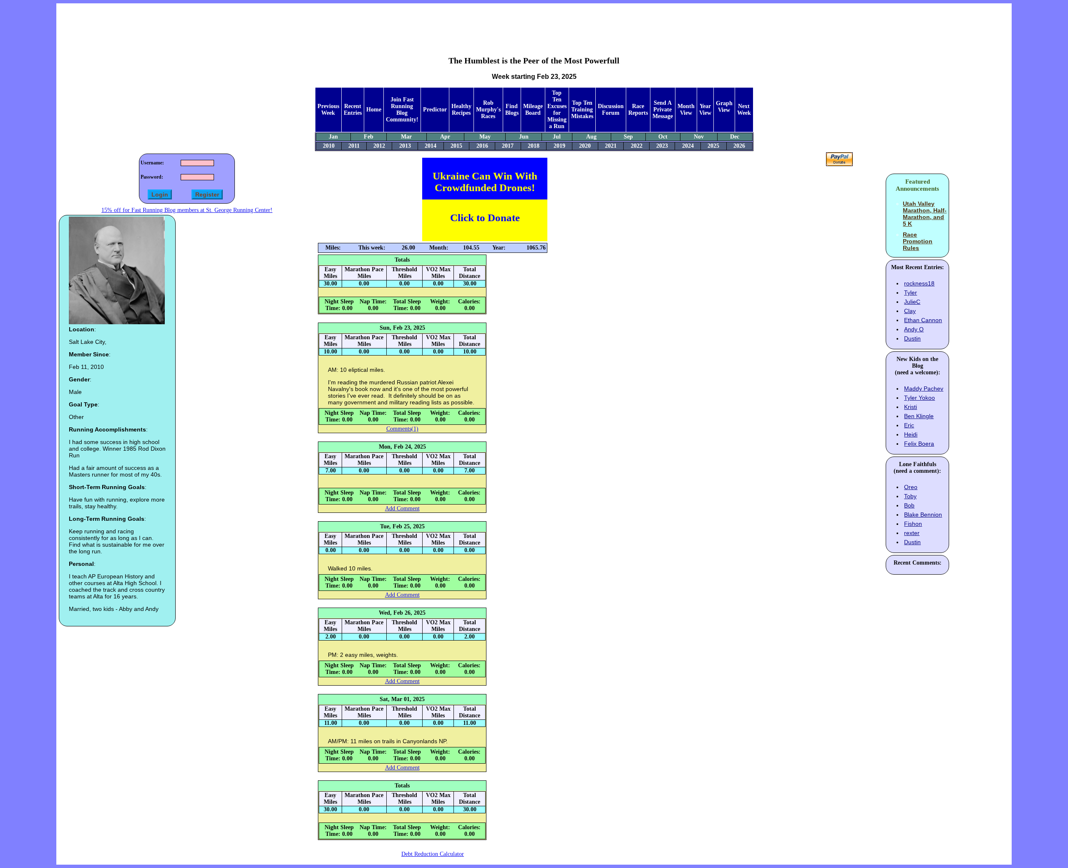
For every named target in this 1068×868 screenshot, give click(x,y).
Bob (909, 505)
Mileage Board (533, 109)
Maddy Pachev (923, 388)
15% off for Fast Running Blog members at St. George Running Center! (186, 210)
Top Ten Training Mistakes (582, 109)
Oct (663, 137)
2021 (611, 146)
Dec (734, 137)
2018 (533, 146)
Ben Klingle (919, 416)
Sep (628, 137)
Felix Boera (919, 443)
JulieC (912, 301)
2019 (559, 146)
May (485, 137)
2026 (739, 146)
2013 (405, 146)
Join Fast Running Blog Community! (402, 109)
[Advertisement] (534, 23)
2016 (482, 146)
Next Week (744, 109)
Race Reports (638, 109)
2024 (688, 146)
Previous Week (328, 109)
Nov (699, 137)
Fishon (913, 523)
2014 (430, 146)
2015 (456, 146)
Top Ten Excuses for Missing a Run (557, 109)
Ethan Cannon (923, 320)
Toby (910, 496)
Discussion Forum (611, 109)
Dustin (912, 338)
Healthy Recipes (461, 109)
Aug (591, 137)
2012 (379, 146)
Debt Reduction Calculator (432, 854)
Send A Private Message (662, 109)
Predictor (435, 109)
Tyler (910, 292)
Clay (910, 311)
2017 (508, 146)
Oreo (910, 487)
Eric (909, 425)
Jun (524, 137)
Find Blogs (512, 109)
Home (373, 109)
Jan (333, 137)
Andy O (914, 329)
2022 (636, 146)
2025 (713, 146)
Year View (705, 109)
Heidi (910, 434)
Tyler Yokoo (919, 397)
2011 (354, 146)
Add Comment (402, 508)
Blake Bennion (923, 514)
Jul (557, 137)
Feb (368, 137)
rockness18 (919, 283)
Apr (445, 137)
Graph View (724, 106)
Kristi (910, 407)
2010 (329, 146)
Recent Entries (353, 109)
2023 (662, 146)
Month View (686, 109)
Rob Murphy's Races (488, 109)
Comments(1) (402, 429)
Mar (406, 137)
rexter (911, 533)
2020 (585, 146)
